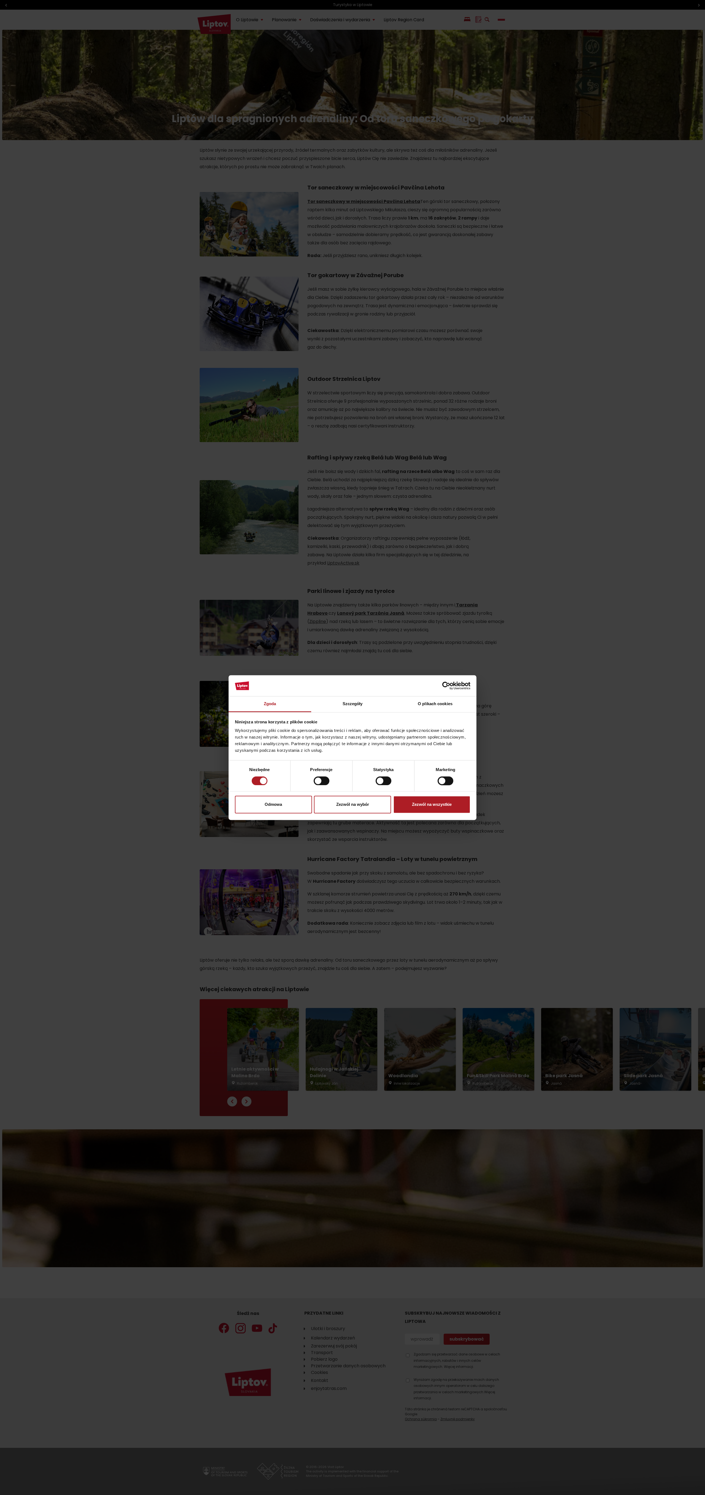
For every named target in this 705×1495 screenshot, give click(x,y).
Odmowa (273, 804)
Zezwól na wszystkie (432, 804)
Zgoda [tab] (270, 704)
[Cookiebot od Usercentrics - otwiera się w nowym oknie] (446, 685)
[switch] (321, 780)
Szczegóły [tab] (353, 704)
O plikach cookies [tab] (435, 704)
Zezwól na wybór (352, 804)
